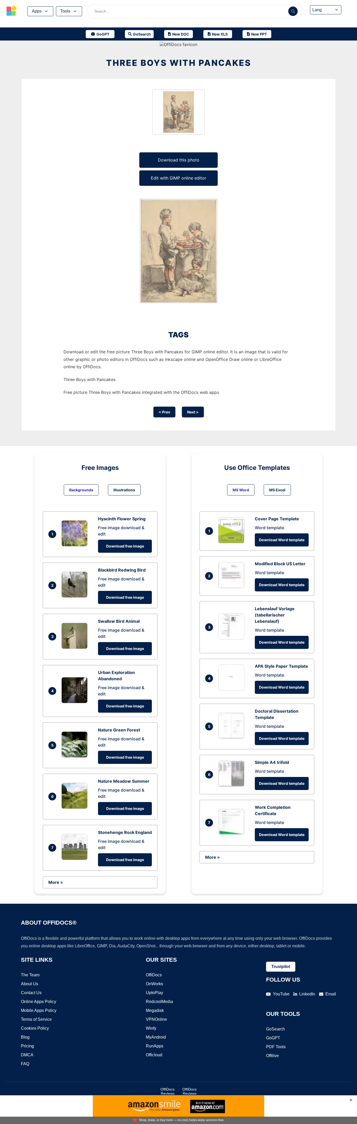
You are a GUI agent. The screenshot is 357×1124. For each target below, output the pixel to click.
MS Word (241, 490)
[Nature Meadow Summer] (76, 807)
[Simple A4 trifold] (233, 785)
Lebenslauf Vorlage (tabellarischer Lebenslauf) (275, 615)
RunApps (154, 1046)
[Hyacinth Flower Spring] (76, 544)
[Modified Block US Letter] (233, 586)
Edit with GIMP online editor (178, 178)
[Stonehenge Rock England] (76, 858)
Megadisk (155, 1010)
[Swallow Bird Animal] (76, 647)
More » (55, 882)
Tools (65, 11)
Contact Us (31, 992)
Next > (193, 412)
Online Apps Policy (38, 1001)
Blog (25, 1037)
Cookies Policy (35, 1028)
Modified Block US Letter (280, 563)
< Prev (164, 412)
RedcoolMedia (159, 1001)
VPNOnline (156, 1019)
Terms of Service (36, 1019)
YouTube (281, 994)
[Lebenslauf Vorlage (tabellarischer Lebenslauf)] (233, 638)
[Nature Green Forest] (76, 756)
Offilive (272, 1055)
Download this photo (178, 160)
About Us (29, 984)
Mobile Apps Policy (38, 1010)
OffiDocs (154, 975)
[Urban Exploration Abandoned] (76, 701)
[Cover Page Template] (233, 541)
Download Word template (281, 540)
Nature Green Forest (119, 730)
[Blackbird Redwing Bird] (76, 596)
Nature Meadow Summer (123, 781)
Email (330, 994)
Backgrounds (81, 490)
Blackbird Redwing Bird (122, 570)
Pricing (27, 1046)
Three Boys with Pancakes (178, 63)
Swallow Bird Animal (119, 621)
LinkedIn (307, 994)
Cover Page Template (277, 518)
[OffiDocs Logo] (12, 11)
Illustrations (124, 490)
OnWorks (154, 984)
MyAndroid (156, 1037)
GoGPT (273, 1038)
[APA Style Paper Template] (233, 689)
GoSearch (275, 1029)
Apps (37, 11)
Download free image (125, 546)
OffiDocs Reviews (167, 1091)
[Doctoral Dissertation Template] (233, 737)
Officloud (154, 1055)
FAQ (25, 1064)
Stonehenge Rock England (125, 832)
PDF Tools (276, 1047)
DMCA (27, 1055)
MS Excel (277, 490)
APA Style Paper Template (281, 666)
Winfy (151, 1028)
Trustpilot (280, 966)
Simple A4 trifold (272, 762)
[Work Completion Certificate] (233, 833)
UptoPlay (154, 992)
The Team (30, 975)
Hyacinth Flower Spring (122, 518)
